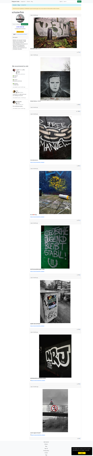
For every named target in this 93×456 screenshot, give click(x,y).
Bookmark (25, 24)
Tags (46, 455)
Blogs (19, 5)
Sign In (61, 1)
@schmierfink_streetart (22, 34)
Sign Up (46, 448)
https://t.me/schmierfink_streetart (37, 162)
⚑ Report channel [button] (20, 31)
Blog (32, 1)
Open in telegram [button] (16, 24)
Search (79, 1)
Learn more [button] (87, 450)
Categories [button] (23, 1)
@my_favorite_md (19, 104)
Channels (15, 5)
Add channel (46, 442)
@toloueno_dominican (20, 74)
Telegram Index (15, 1)
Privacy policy (46, 450)
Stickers (28, 1)
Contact (46, 452)
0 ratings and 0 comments (20, 28)
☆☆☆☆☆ (20, 27)
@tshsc (21, 92)
